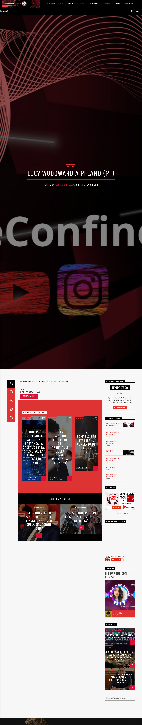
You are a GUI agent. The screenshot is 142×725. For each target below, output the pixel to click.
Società (5, 11)
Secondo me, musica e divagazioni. (114, 462)
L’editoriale (107, 3)
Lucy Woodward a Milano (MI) (112, 471)
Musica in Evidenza (113, 668)
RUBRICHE (71, 3)
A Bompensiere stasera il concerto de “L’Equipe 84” (86, 480)
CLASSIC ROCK (110, 505)
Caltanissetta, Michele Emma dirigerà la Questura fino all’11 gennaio (120, 716)
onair (118, 3)
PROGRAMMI (51, 3)
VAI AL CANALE (122, 551)
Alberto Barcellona (65, 202)
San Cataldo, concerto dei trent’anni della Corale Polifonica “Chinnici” (60, 485)
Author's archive (29, 433)
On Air (137, 11)
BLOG (61, 3)
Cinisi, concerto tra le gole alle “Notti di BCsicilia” (81, 554)
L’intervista (93, 3)
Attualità (129, 3)
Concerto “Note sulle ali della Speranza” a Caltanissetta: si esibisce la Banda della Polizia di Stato (34, 485)
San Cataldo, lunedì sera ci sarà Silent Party (120, 674)
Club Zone (109, 488)
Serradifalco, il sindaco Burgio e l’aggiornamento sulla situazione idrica (39, 558)
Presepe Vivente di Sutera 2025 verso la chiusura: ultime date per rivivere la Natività (119, 694)
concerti (71, 184)
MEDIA (82, 3)
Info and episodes (119, 445)
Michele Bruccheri (30, 515)
